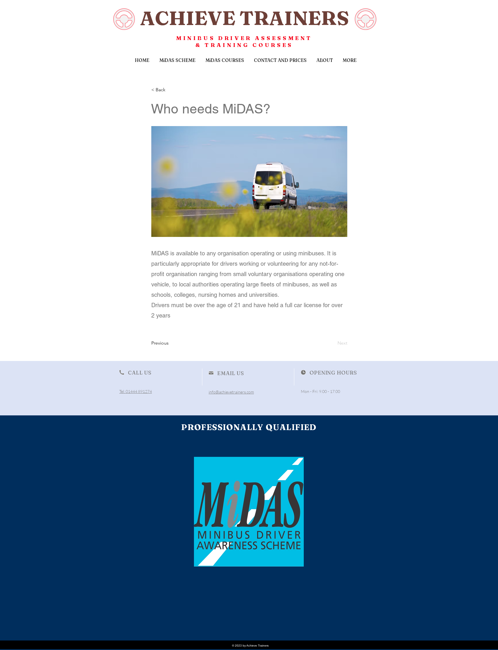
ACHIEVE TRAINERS (244, 18)
